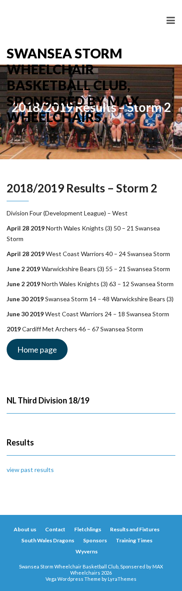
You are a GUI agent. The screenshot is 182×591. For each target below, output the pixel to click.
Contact (55, 529)
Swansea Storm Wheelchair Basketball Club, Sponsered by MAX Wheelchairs (73, 55)
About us (25, 529)
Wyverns (87, 551)
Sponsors (95, 540)
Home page (37, 349)
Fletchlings (87, 529)
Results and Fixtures (134, 529)
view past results (30, 469)
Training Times (134, 540)
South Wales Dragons (47, 540)
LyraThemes (122, 579)
